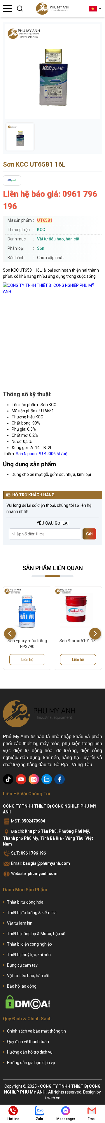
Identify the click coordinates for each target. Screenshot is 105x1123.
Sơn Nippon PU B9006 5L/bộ (41, 453)
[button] (95, 634)
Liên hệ (27, 659)
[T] (8, 779)
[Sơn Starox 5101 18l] (27, 610)
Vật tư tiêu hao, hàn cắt (58, 239)
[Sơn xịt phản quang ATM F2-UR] (78, 610)
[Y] (21, 779)
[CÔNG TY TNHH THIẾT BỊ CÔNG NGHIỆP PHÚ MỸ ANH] (52, 8)
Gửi (89, 534)
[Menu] (7, 8)
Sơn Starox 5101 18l (27, 640)
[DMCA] (27, 1002)
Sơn (40, 248)
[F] (59, 779)
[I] (34, 779)
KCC (41, 229)
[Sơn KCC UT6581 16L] (20, 137)
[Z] (46, 779)
